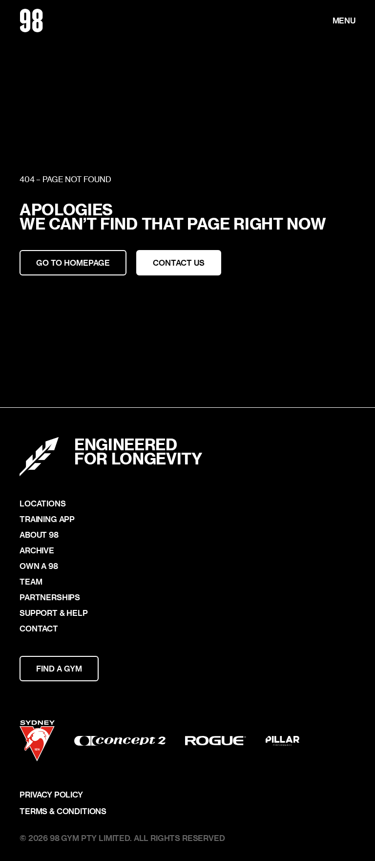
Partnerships (50, 597)
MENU (344, 20)
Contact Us (179, 262)
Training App (47, 519)
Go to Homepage (73, 262)
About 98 (39, 534)
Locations (43, 503)
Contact (39, 628)
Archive (37, 550)
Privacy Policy (51, 794)
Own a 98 (39, 566)
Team (31, 581)
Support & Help (54, 612)
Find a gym (59, 668)
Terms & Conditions (63, 811)
